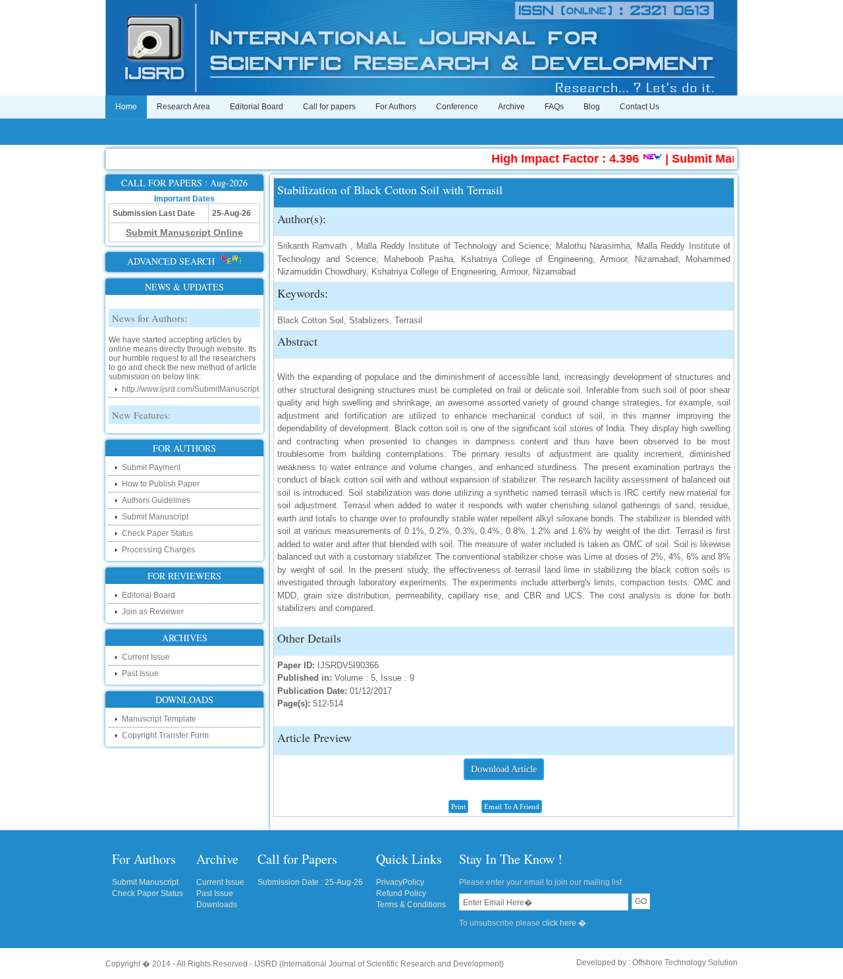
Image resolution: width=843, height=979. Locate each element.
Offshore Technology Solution (685, 962)
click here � (564, 923)
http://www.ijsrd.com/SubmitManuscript (190, 381)
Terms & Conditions (411, 904)
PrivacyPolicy (400, 882)
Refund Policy (401, 893)
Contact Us (639, 106)
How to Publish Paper (161, 484)
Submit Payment (151, 467)
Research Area (183, 106)
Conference (457, 106)
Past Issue (140, 673)
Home (126, 106)
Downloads (216, 904)
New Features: (141, 406)
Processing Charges (158, 549)
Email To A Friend (511, 806)
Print (458, 806)
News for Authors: (149, 310)
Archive (511, 106)
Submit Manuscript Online (729, 158)
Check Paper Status (157, 533)
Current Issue (146, 657)
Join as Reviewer (153, 611)
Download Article (504, 769)
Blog (592, 106)
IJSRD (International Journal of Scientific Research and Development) (379, 963)
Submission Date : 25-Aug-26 (310, 882)
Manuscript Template (159, 719)
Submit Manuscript (155, 516)
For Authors (395, 106)
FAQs (554, 106)
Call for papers (329, 106)
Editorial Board (256, 106)
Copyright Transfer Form (165, 735)
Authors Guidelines (156, 500)
